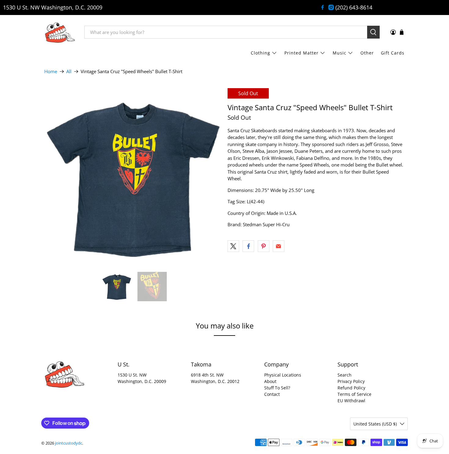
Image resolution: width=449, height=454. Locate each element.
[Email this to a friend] (278, 246)
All (68, 71)
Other (367, 53)
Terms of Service (354, 394)
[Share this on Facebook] (248, 246)
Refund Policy (351, 388)
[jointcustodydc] (60, 32)
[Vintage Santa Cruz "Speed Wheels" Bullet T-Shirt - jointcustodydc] (132, 177)
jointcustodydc (68, 443)
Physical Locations (282, 375)
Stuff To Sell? (277, 388)
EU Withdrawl (351, 400)
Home (50, 71)
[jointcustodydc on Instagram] (331, 7)
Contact (272, 394)
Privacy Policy (351, 381)
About (270, 381)
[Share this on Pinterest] (263, 246)
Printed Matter (301, 53)
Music (339, 53)
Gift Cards (392, 53)
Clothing (260, 53)
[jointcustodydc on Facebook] (322, 7)
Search (345, 375)
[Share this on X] (233, 246)
